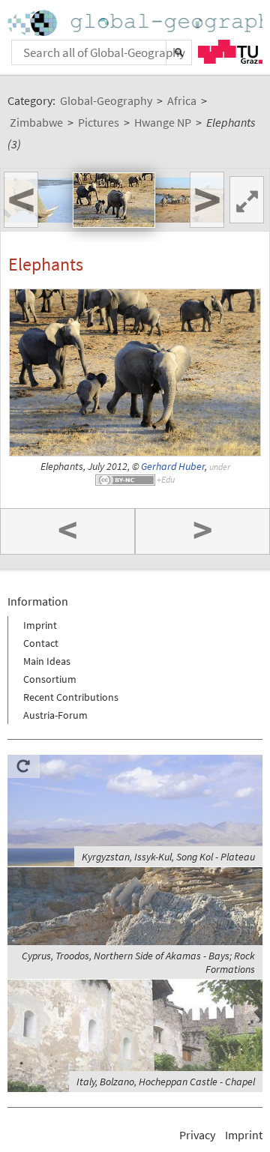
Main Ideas (46, 661)
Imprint (40, 625)
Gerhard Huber (173, 466)
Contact (40, 643)
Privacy (197, 1134)
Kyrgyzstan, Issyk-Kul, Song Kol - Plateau (168, 856)
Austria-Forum (55, 715)
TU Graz (230, 52)
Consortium (49, 679)
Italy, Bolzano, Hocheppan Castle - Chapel (165, 1081)
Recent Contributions (70, 697)
